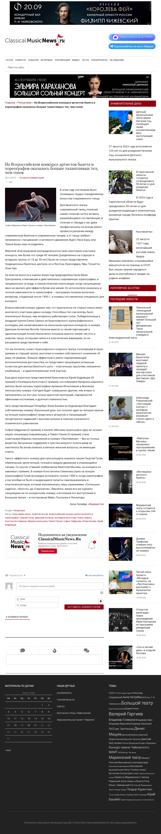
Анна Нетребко (132, 697)
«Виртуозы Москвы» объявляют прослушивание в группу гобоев (145, 444)
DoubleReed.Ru (64, 693)
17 (8, 725)
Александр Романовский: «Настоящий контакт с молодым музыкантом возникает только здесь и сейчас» (145, 409)
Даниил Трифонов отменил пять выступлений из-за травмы (145, 544)
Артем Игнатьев (40, 514)
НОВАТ (136, 774)
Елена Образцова (130, 743)
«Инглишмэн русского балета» (143, 474)
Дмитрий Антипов (44, 517)
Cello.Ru (61, 706)
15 (42, 718)
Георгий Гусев (26, 517)
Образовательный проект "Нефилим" (76, 720)
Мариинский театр (125, 757)
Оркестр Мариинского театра (132, 777)
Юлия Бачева (89, 521)
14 (35, 718)
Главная (10, 102)
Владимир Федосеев (119, 723)
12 (22, 718)
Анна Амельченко (21, 514)
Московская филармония (119, 766)
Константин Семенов (16, 521)
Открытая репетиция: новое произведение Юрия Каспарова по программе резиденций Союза (146, 620)
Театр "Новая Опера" (118, 790)
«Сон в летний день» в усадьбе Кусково (145, 650)
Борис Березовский (117, 709)
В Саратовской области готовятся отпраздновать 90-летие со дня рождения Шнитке (145, 181)
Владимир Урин (144, 720)
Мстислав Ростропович (121, 773)
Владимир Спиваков (122, 719)
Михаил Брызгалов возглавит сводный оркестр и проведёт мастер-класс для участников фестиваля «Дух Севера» (145, 368)
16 (49, 718)
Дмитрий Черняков (132, 739)
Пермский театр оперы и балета (126, 781)
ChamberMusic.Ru (66, 699)
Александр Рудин (124, 693)
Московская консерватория (133, 762)
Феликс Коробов (126, 795)
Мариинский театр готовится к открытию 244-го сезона (146, 510)
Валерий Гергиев (126, 713)
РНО (132, 785)
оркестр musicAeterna (145, 800)
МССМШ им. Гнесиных (127, 752)
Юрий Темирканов (128, 800)
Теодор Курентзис (139, 789)
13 (29, 718)
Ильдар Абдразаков (147, 743)
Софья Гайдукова (72, 521)
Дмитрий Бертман (130, 735)
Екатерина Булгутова (65, 517)
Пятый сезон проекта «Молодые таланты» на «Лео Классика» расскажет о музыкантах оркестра (145, 583)
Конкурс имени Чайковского (129, 747)
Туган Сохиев (114, 795)
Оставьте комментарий (31, 177)
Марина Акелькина (38, 521)
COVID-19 (113, 693)
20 (29, 725)
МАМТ (113, 752)
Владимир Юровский (141, 723)
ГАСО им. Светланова (121, 728)
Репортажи (25, 102)
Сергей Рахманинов (143, 785)
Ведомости (96, 504)
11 (15, 718)
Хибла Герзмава (140, 795)
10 (8, 718)
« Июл (8, 750)
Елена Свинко (84, 517)
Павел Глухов (55, 521)
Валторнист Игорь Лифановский (74, 713)
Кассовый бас (144, 231)
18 (15, 725)
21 (35, 725)
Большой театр (137, 703)
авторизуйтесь (96, 575)
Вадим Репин (132, 708)
